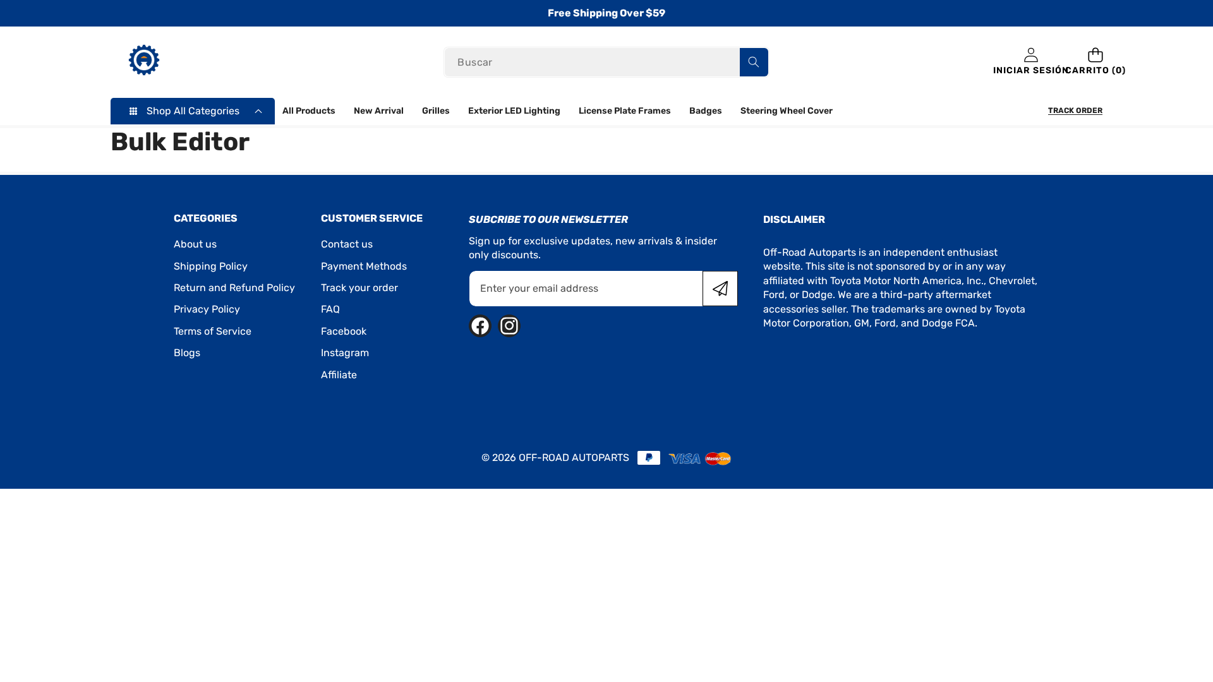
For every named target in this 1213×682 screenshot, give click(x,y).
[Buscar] (754, 62)
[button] (1096, 62)
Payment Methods (364, 266)
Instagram (345, 353)
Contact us (347, 244)
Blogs (187, 353)
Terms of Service (212, 331)
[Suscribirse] (720, 288)
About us (195, 244)
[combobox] (606, 62)
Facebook (343, 331)
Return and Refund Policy (234, 288)
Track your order (359, 288)
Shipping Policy (211, 266)
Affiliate (339, 375)
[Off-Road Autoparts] (144, 62)
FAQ (330, 309)
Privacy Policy (207, 309)
